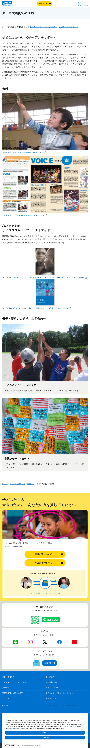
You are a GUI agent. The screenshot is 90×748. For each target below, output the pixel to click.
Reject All (45, 733)
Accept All (45, 738)
